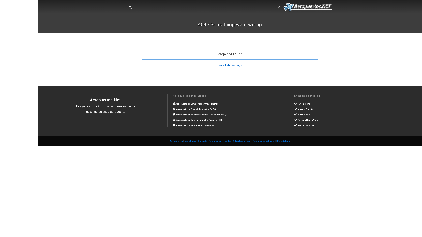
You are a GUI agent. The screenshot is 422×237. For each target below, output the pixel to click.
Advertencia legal (242, 141)
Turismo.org (303, 104)
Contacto (202, 141)
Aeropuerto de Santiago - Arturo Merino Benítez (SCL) (202, 114)
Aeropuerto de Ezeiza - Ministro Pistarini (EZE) (199, 120)
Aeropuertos (176, 141)
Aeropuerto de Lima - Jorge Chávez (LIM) (196, 104)
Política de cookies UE (264, 141)
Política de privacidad (220, 141)
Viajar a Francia (305, 109)
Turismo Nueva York (307, 120)
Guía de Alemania (306, 125)
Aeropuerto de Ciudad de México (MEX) (195, 109)
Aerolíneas (190, 141)
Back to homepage (230, 65)
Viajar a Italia (303, 114)
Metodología (283, 141)
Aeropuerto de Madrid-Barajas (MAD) (194, 125)
